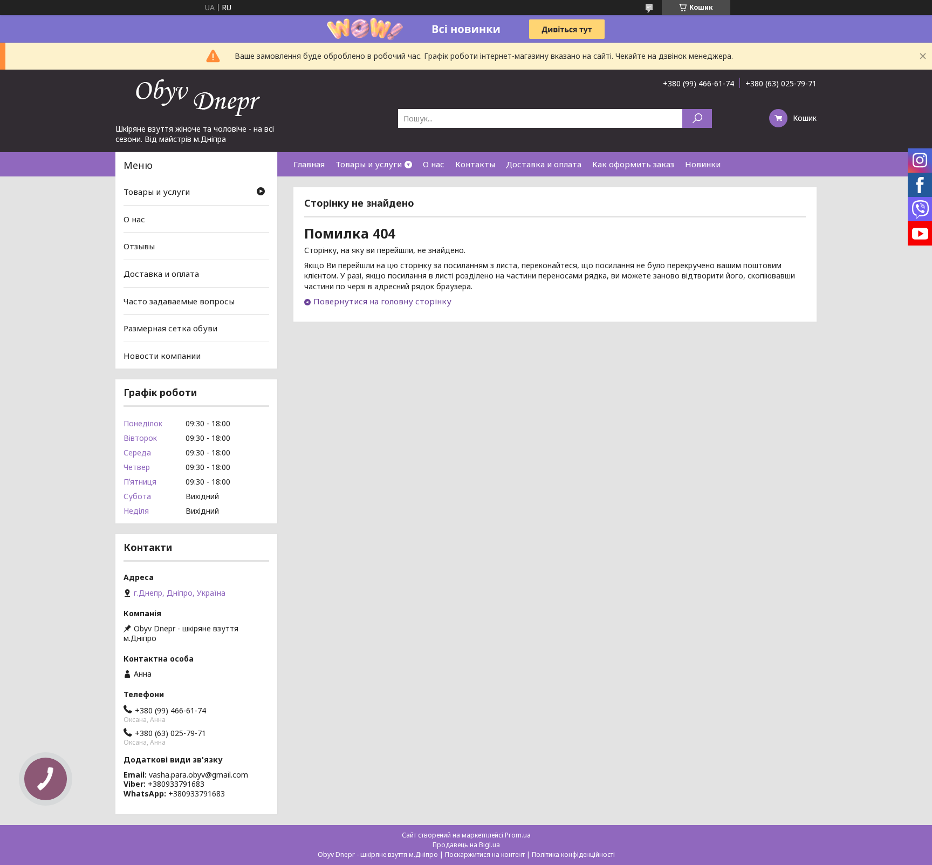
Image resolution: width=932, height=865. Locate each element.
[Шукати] (697, 118)
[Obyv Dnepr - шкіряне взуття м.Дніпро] (196, 96)
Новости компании (162, 355)
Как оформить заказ (633, 164)
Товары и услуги (368, 164)
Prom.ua (518, 835)
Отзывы (139, 246)
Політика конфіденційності (573, 854)
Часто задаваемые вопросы (179, 300)
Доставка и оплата (543, 164)
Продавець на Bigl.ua (466, 844)
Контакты (475, 164)
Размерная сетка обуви (170, 328)
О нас (433, 164)
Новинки (703, 164)
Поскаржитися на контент (485, 854)
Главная (309, 164)
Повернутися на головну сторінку (382, 301)
